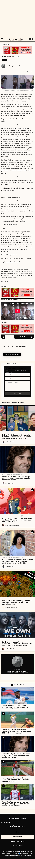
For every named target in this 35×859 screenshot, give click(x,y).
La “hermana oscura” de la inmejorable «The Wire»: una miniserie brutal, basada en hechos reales (17, 643)
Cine (4, 346)
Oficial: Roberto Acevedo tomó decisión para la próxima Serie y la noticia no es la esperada (15, 707)
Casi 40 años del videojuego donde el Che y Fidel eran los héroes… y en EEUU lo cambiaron (17, 602)
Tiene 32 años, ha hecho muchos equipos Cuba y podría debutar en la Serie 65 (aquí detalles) (16, 803)
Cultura (10, 346)
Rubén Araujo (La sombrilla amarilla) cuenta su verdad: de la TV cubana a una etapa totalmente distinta (16, 436)
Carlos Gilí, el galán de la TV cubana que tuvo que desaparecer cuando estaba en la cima (16, 478)
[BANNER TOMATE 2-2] (17, 50)
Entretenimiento (21, 346)
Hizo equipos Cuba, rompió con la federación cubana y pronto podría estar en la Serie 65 (15, 779)
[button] (2, 39)
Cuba (3, 432)
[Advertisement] (17, 18)
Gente (22, 432)
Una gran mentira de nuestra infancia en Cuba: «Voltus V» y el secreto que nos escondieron (17, 520)
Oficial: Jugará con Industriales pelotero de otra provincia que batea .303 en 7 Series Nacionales (16, 731)
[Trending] (32, 448)
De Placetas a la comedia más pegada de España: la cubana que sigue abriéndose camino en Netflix (17, 561)
